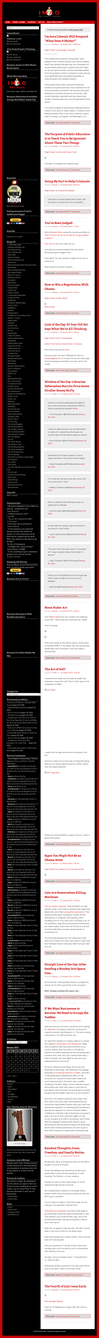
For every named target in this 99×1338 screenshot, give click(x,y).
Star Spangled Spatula (54, 1301)
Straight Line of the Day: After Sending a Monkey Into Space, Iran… (65, 969)
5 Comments (75, 122)
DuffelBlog (11, 308)
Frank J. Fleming (19, 22)
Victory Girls (12, 477)
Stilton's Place (13, 419)
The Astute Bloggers (15, 424)
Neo (9, 376)
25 (31, 1066)
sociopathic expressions (74, 912)
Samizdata (11, 406)
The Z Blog (12, 462)
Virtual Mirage (13, 480)
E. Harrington (12, 521)
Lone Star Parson (14, 351)
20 (9, 1066)
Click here (49, 243)
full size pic (49, 307)
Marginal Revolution (15, 358)
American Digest (14, 257)
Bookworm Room (14, 277)
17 (27, 1062)
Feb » (15, 1076)
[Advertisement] (16, 137)
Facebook (31, 22)
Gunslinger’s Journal (66, 50)
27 (9, 1070)
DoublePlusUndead (65, 190)
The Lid (10, 439)
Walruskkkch (12, 1089)
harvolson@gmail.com (53, 358)
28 (13, 1070)
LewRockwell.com (14, 348)
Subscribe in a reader (14, 237)
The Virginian (12, 459)
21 (13, 1066)
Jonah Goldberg (13, 526)
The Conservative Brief (16, 432)
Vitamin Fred (12, 482)
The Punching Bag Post (16, 447)
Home (8, 22)
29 (18, 1070)
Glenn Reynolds (13, 511)
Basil (9, 1102)
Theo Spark (12, 464)
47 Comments (82, 997)
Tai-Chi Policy (12, 421)
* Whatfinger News (14, 245)
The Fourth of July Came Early (65, 1286)
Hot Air (10, 331)
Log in (10, 1207)
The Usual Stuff (61, 122)
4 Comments (74, 170)
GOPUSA (11, 323)
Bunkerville (12, 282)
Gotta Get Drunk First (67, 152)
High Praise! (50, 50)
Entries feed (12, 1209)
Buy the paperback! (14, 44)
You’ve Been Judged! (59, 223)
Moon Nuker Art (56, 607)
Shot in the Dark (14, 411)
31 (27, 1070)
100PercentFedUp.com (16, 247)
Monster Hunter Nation (16, 366)
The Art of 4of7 (55, 669)
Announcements (62, 273)
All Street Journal (14, 715)
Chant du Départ (14, 285)
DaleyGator (12, 300)
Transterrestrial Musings (17, 475)
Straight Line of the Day (65, 997)
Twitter (41, 22)
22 (18, 1066)
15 (18, 1062)
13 (9, 1062)
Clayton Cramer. (13, 293)
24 (27, 1066)
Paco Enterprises (14, 391)
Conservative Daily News (17, 295)
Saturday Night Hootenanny (18, 707)
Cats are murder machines (55, 906)
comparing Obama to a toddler (68, 1072)
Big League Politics (14, 272)
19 (36, 1062)
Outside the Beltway (15, 389)
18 (31, 1062)
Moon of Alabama (14, 368)
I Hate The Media (14, 336)
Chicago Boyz (12, 288)
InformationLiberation (15, 338)
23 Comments (75, 953)
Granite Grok (12, 325)
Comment (75, 273)
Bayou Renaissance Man (16, 270)
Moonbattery (12, 371)
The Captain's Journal (15, 429)
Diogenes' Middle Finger (17, 303)
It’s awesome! (50, 1029)
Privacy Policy (12, 1199)
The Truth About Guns (16, 452)
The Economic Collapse (16, 434)
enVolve (11, 310)
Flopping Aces (13, 313)
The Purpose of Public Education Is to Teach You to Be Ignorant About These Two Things (67, 139)
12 (36, 1059)
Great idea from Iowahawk (55, 1211)
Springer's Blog (13, 416)
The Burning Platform (15, 427)
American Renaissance (16, 260)
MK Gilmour (12, 363)
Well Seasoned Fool (15, 485)
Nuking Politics (57, 232)
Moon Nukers (61, 657)
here (67, 349)
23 (22, 1066)
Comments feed (14, 1212)
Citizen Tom (12, 290)
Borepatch (11, 280)
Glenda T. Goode (14, 318)
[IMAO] (49, 17)
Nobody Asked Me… (15, 379)
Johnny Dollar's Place (15, 343)
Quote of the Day (14, 712)
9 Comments (74, 1316)
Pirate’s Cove (13, 396)
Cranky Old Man (13, 298)
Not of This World (14, 381)
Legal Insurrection (14, 346)
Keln (9, 1092)
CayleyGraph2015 (14, 1001)
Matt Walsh (12, 361)
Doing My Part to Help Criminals (67, 181)
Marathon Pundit (14, 356)
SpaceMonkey (13, 1097)
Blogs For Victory (14, 275)
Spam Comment (14, 557)
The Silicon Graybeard (16, 449)
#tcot (75, 408)
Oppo (10, 1087)
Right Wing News (14, 404)
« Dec (9, 1076)
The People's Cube (14, 444)
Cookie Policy (12, 1196)
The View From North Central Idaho (20, 457)
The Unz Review (13, 454)
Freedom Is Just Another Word (70, 869)
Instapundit (12, 341)
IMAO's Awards (12, 495)
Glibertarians (12, 320)
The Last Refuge (14, 437)
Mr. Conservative (64, 338)
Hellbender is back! (14, 39)
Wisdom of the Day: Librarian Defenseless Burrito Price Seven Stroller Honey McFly (67, 386)
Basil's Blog (12, 267)
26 (36, 1066)
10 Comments (74, 657)
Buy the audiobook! (14, 60)
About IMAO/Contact (55, 22)
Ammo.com (12, 262)
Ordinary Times (13, 386)
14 (13, 1062)
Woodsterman (13, 487)
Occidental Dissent (14, 384)
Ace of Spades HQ (14, 252)
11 (31, 1059)
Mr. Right (11, 1094)
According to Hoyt (14, 250)
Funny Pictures (61, 170)
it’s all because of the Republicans (68, 1044)
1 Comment (74, 313)
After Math (62, 298)
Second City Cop (14, 409)
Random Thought (62, 1275)
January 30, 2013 (76, 587)
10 (27, 1059)
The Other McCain (14, 442)
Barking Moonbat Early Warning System (22, 265)
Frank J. (55, 394)
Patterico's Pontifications (17, 394)
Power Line (12, 399)
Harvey (54, 44)
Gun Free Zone (13, 328)
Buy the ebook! (12, 41)
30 (22, 1070)
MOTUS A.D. (12, 373)
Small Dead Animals (15, 414)
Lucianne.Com (13, 353)
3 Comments (75, 211)
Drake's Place (13, 305)
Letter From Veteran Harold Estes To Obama (63, 344)
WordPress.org (13, 1214)
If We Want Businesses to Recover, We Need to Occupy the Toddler (66, 1013)
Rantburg (11, 401)
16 (22, 1062)
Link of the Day (61, 370)
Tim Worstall (12, 472)
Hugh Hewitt (12, 333)
